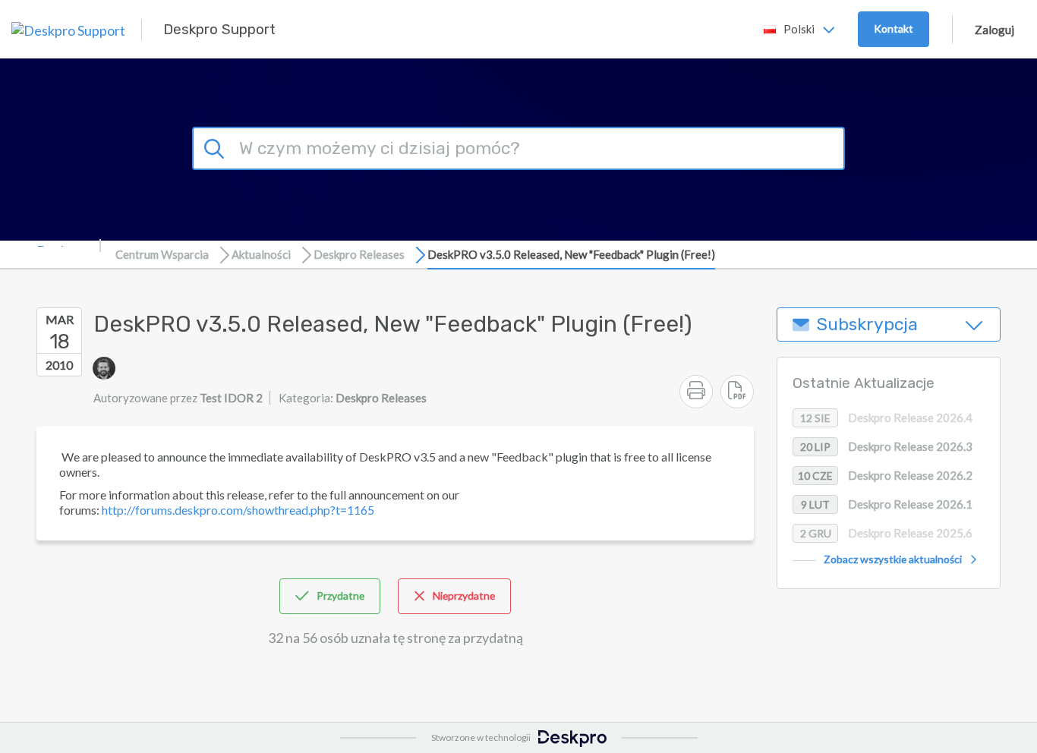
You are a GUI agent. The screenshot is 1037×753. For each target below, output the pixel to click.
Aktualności (261, 254)
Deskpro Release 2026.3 (886, 446)
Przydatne (340, 595)
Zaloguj (994, 29)
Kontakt (893, 28)
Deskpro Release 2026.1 (886, 504)
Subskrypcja (867, 324)
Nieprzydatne (464, 595)
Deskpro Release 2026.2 (885, 475)
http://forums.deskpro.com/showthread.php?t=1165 (238, 510)
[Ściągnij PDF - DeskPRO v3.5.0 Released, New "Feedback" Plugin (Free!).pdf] (737, 391)
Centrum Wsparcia (162, 254)
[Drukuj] (696, 391)
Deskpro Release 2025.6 (886, 533)
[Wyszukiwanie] (216, 146)
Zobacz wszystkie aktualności (893, 559)
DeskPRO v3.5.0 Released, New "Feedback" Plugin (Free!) (571, 254)
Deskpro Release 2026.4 (886, 417)
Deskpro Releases (359, 254)
